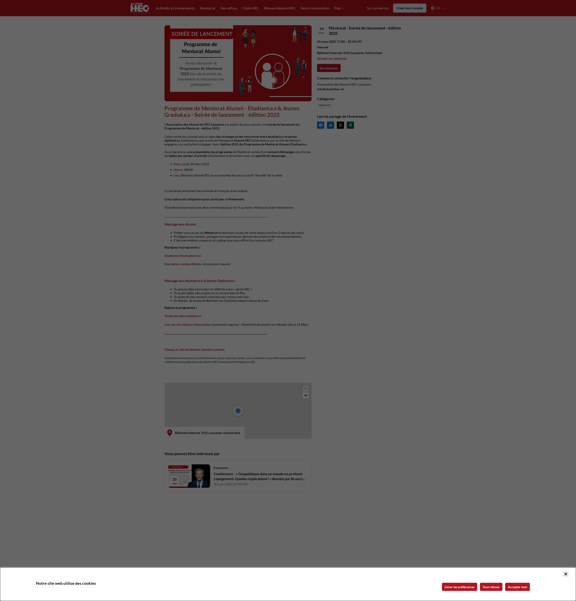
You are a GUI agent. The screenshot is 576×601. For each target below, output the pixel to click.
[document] (288, 584)
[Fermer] (565, 574)
